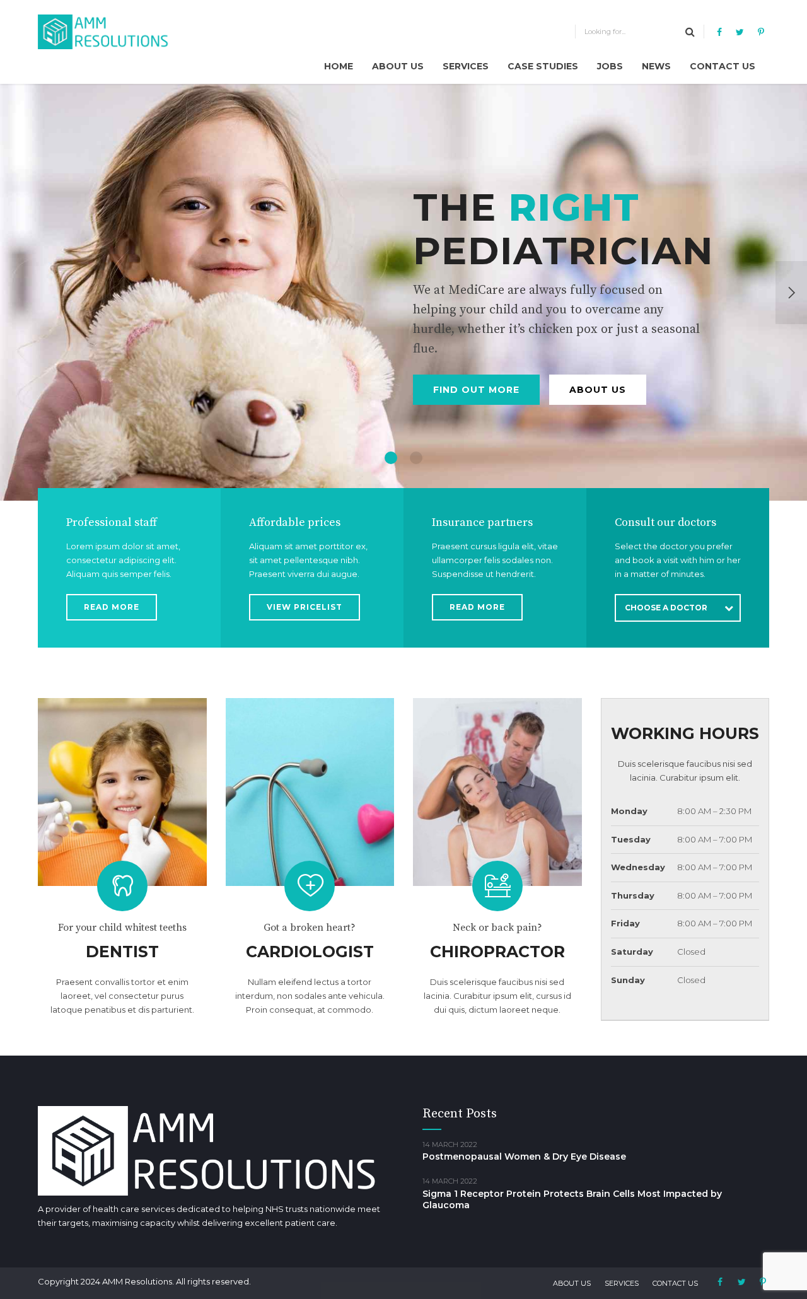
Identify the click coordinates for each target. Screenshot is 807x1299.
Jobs (610, 66)
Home (338, 66)
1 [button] (391, 457)
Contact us (722, 66)
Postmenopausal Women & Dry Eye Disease (524, 1156)
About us (398, 66)
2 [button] (416, 457)
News (656, 66)
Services (466, 66)
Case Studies (543, 66)
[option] (403, 292)
